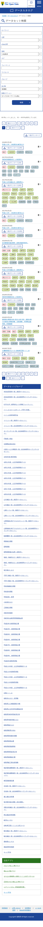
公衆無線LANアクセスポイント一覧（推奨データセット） (21, 522)
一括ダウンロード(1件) (13, 163)
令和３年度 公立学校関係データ (15, 467)
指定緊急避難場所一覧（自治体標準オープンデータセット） (21, 774)
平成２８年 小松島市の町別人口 (13, 228)
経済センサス (8, 820)
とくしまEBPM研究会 (11, 415)
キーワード (5, 30)
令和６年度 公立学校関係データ (15, 483)
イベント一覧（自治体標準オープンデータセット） (20, 426)
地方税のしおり (9, 570)
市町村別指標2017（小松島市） (12, 159)
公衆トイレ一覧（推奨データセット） (16, 510)
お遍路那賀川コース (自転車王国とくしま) (16, 350)
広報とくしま (8, 693)
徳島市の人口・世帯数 (11, 698)
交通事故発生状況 (9, 444)
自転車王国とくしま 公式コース (14, 825)
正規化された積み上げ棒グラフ (14, 882)
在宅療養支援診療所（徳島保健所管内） (15, 243)
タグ (2, 58)
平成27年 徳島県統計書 (12, 645)
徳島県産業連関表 (9, 746)
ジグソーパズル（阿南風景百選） (15, 887)
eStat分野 (4, 44)
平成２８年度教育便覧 (11, 671)
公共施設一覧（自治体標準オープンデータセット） (20, 505)
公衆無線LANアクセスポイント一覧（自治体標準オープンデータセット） (21, 529)
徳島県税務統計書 (9, 757)
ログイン (31, 6)
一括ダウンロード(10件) (14, 327)
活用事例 (28, 908)
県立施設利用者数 (9, 815)
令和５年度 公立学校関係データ (15, 478)
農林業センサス (9, 841)
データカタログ (24, 10)
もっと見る (7, 852)
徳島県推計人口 (9, 725)
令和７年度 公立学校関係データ (15, 489)
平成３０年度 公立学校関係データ (15, 687)
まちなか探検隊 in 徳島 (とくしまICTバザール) (19, 876)
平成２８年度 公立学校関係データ (15, 666)
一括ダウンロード (34, 135)
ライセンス (5, 72)
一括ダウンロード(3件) (13, 354)
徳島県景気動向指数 (10, 736)
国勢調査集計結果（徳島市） (13, 552)
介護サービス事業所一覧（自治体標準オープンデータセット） (21, 450)
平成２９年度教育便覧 (11, 682)
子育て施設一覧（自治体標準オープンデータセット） (21, 581)
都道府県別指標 (9, 847)
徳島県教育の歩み (9, 730)
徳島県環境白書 (9, 741)
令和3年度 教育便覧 (10, 457)
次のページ (15, 128)
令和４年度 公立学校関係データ (15, 473)
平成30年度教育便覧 (10, 661)
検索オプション (6, 93)
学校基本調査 (8, 591)
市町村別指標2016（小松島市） (12, 297)
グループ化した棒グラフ (12, 865)
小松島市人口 (8, 602)
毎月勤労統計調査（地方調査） (14, 802)
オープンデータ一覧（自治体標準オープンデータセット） (21, 432)
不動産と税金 (8, 438)
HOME (4, 16)
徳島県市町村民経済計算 (12, 714)
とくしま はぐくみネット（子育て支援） (17, 410)
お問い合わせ (16, 908)
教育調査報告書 (9, 780)
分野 (2, 37)
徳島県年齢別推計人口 (11, 720)
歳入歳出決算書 (9, 796)
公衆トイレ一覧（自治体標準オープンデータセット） (21, 515)
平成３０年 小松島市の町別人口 (13, 144)
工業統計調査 (8, 607)
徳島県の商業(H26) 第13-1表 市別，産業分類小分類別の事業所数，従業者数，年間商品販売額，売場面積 (17, 322)
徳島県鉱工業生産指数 (11, 762)
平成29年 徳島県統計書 (12, 655)
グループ (4, 79)
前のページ (11, 123)
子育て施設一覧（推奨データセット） (16, 575)
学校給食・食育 (9, 597)
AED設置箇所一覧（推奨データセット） (17, 391)
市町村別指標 (8, 613)
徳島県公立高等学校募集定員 (13, 709)
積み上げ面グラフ (9, 871)
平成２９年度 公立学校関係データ (15, 677)
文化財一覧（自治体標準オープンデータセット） (20, 791)
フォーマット (5, 65)
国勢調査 (7, 546)
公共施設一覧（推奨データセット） (15, 499)
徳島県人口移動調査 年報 (12, 703)
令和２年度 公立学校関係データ (15, 462)
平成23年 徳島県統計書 (11, 623)
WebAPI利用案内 (25, 910)
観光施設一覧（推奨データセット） (15, 831)
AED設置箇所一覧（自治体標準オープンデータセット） (20, 398)
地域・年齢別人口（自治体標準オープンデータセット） (20, 564)
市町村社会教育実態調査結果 (13, 618)
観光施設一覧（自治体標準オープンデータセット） (20, 836)
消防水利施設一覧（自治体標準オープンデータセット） (20, 808)
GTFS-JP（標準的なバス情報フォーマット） (18, 404)
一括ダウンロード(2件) (13, 185)
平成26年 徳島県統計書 (12, 639)
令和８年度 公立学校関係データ (15, 494)
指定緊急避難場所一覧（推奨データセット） (18, 768)
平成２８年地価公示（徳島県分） (13, 270)
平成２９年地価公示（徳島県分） (13, 182)
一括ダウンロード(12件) (14, 148)
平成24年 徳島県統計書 (12, 629)
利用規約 (5, 908)
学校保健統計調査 (9, 586)
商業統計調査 (8, 541)
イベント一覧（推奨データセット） (15, 420)
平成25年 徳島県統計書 (12, 634)
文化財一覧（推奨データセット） (15, 786)
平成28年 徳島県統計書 (12, 650)
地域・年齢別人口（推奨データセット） (17, 557)
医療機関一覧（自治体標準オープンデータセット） (20, 536)
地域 (2, 51)
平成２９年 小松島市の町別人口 (13, 213)
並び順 (3, 86)
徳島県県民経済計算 (10, 752)
